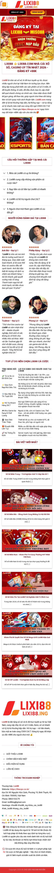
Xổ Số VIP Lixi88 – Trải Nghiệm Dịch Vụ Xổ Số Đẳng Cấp (27, 680)
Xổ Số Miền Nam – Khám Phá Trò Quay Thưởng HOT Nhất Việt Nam (27, 556)
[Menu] (4, 4)
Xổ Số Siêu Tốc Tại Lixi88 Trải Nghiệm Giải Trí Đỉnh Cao (27, 597)
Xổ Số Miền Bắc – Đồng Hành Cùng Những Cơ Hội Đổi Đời (27, 514)
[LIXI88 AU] (27, 4)
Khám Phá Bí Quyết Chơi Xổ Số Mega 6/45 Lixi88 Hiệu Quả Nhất (27, 638)
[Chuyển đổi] (4, 173)
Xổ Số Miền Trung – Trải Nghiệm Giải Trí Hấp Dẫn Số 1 (27, 474)
